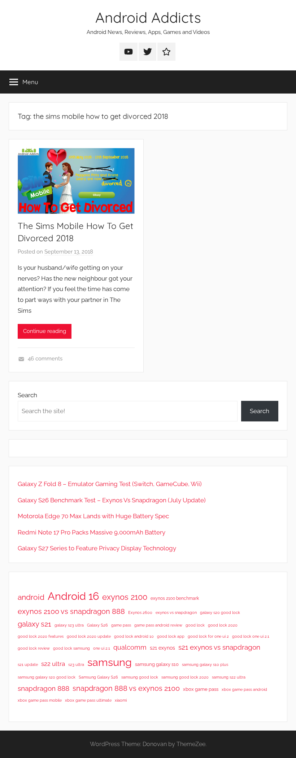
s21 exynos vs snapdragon (219, 647)
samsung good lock (139, 677)
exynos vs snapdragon (176, 612)
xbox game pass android (244, 689)
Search (27, 395)
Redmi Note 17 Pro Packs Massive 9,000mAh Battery (91, 532)
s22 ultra (53, 663)
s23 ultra (76, 664)
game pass (121, 625)
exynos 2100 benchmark (175, 598)
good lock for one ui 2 (208, 636)
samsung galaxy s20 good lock (46, 677)
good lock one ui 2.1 (250, 636)
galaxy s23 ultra (69, 625)
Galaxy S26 (97, 625)
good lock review (34, 648)
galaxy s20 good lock (220, 612)
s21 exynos (162, 648)
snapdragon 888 (43, 688)
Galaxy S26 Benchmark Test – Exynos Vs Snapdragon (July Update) (112, 500)
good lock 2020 (223, 625)
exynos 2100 (124, 597)
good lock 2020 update (89, 636)
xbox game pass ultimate (88, 700)
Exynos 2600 (140, 612)
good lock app (170, 636)
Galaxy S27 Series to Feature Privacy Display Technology (97, 548)
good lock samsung (71, 648)
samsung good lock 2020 (185, 677)
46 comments (45, 358)
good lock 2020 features (41, 636)
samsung (109, 662)
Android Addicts (148, 17)
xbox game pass (200, 689)
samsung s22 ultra (228, 677)
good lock (195, 625)
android (31, 597)
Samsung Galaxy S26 (98, 677)
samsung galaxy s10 (157, 664)
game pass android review (158, 625)
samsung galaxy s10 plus (205, 664)
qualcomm (130, 647)
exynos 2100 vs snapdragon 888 (71, 611)
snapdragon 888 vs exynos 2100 (126, 688)
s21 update (28, 664)
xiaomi (121, 700)
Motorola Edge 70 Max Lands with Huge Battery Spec (93, 516)
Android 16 (73, 596)
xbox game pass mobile (40, 700)
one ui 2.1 (101, 648)
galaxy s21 (34, 624)
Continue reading (44, 331)
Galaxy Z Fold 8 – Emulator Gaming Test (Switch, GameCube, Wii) (110, 484)
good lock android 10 (134, 636)
